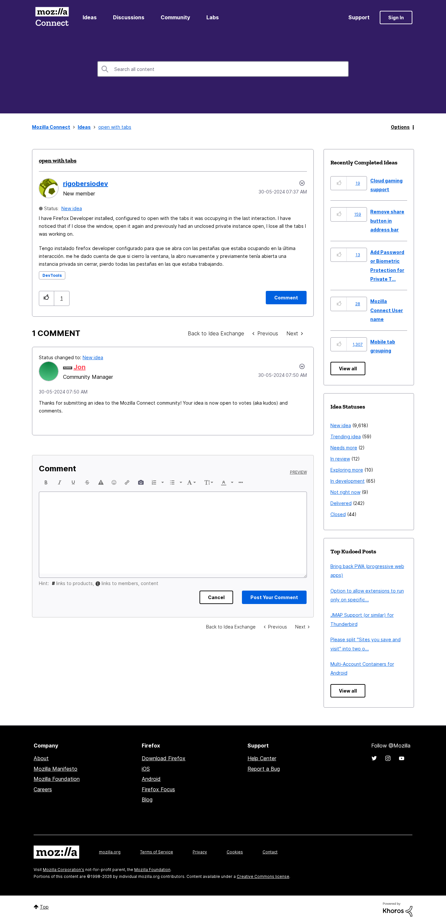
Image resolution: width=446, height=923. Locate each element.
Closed (338, 514)
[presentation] (46, 482)
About (41, 758)
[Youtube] (402, 758)
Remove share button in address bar (387, 220)
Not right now (345, 492)
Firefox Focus (158, 789)
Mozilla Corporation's (63, 869)
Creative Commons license (263, 876)
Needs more (343, 447)
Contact (270, 851)
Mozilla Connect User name (386, 310)
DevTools (52, 275)
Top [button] (44, 907)
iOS (146, 768)
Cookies (235, 851)
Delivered (341, 503)
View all (348, 368)
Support (359, 17)
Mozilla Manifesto (55, 768)
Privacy (200, 851)
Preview (298, 472)
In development (347, 481)
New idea (71, 208)
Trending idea (345, 436)
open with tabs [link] (114, 127)
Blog (147, 799)
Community (175, 17)
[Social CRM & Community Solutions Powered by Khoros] (397, 909)
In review (340, 459)
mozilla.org (109, 851)
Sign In (396, 17)
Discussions (128, 17)
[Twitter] (374, 758)
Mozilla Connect (52, 17)
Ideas (90, 17)
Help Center (261, 758)
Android (151, 779)
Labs (212, 17)
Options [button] (400, 127)
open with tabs (57, 160)
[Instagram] (388, 758)
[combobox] (223, 69)
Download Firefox (163, 758)
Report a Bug (263, 768)
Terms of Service (156, 851)
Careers (43, 789)
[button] (46, 298)
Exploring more (346, 470)
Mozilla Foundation (57, 779)
